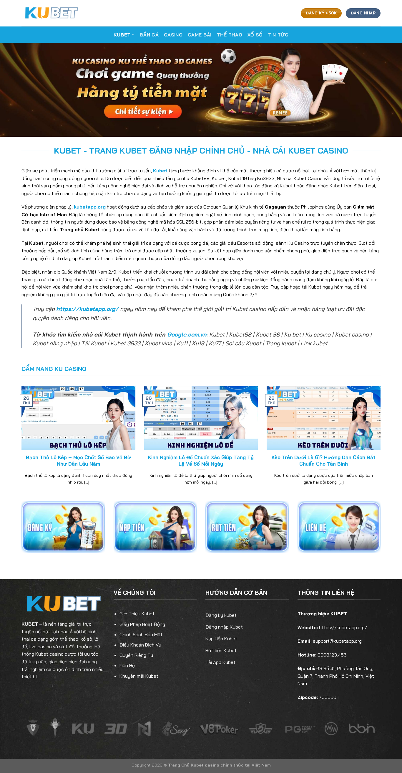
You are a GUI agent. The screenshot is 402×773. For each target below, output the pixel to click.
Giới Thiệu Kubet (137, 614)
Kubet (122, 35)
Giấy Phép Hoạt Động (142, 624)
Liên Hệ (127, 665)
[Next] (381, 443)
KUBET (29, 624)
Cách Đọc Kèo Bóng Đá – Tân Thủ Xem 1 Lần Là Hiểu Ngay (78, 460)
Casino (173, 35)
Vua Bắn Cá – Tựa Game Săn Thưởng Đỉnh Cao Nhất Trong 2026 (200, 460)
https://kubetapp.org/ (87, 308)
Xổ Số (255, 35)
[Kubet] (50, 13)
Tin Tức (278, 35)
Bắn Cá (149, 35)
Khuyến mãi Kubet (138, 676)
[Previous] (20, 443)
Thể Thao (229, 35)
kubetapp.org (90, 207)
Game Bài (200, 35)
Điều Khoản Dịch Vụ (140, 645)
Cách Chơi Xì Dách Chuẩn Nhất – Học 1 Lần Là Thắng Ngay (324, 460)
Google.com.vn (187, 334)
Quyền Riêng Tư (136, 655)
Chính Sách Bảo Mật (140, 634)
